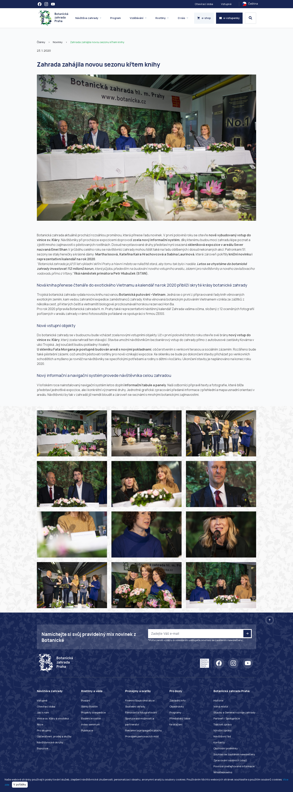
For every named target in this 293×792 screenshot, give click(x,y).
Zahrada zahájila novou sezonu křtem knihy (97, 42)
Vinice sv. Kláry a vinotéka (53, 718)
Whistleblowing (222, 772)
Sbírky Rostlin (89, 706)
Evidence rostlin (91, 718)
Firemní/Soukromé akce (139, 700)
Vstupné (226, 4)
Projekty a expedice (93, 712)
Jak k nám (43, 712)
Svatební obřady (135, 706)
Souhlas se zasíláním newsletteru (234, 754)
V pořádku (19, 784)
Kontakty (219, 742)
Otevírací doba (204, 4)
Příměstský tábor (180, 718)
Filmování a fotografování (141, 712)
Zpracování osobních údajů (230, 760)
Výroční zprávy (222, 730)
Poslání (85, 700)
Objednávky (176, 706)
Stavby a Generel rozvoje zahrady (234, 712)
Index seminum (90, 724)
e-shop (206, 18)
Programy (175, 712)
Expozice (42, 748)
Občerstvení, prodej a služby (54, 736)
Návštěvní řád (222, 736)
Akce (40, 724)
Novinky (58, 42)
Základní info (177, 700)
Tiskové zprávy (222, 724)
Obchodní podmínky (225, 748)
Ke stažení (175, 724)
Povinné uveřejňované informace (234, 766)
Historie (218, 700)
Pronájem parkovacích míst (142, 736)
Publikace (87, 730)
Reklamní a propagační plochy (143, 730)
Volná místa (220, 706)
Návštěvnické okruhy (50, 742)
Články (41, 42)
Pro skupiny (44, 730)
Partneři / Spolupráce (226, 718)
